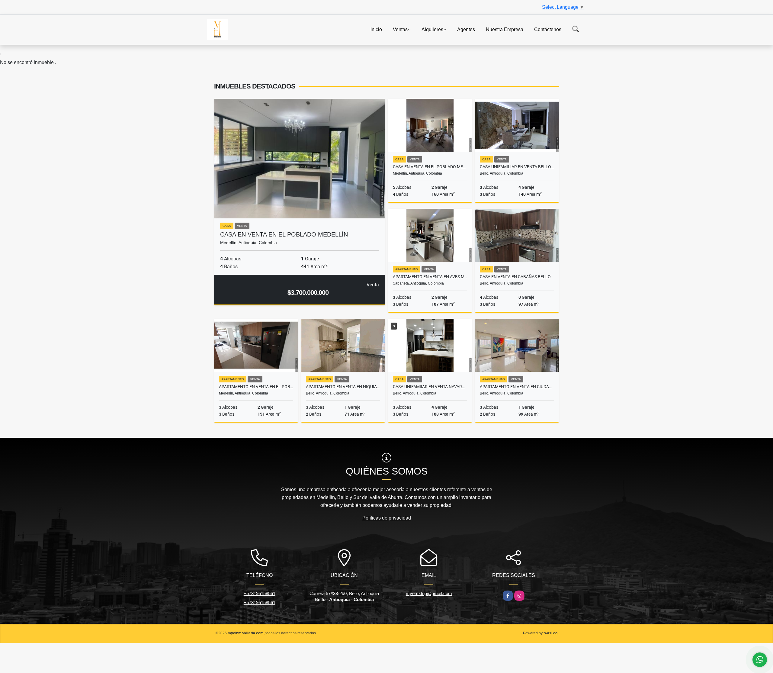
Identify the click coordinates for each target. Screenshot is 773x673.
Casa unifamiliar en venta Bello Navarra (517, 166)
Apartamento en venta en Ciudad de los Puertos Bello (517, 386)
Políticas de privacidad (386, 517)
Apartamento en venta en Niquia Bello (343, 386)
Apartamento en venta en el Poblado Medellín (256, 386)
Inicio (376, 29)
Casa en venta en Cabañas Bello (515, 276)
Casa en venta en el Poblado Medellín (284, 234)
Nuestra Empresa (504, 29)
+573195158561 (259, 593)
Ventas (400, 29)
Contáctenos (547, 29)
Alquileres (432, 29)
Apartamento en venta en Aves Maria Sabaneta (430, 276)
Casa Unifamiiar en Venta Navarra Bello (430, 386)
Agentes (466, 29)
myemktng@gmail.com (429, 593)
